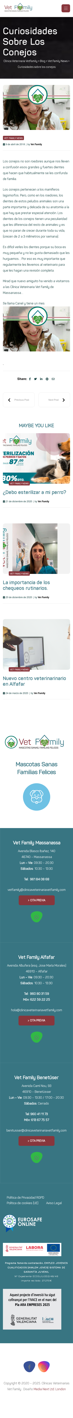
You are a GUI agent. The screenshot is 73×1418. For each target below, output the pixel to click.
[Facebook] (29, 1367)
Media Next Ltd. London (50, 1389)
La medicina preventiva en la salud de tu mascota (18, 400)
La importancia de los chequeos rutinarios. (26, 585)
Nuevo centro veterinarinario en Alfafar (34, 681)
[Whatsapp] (36, 917)
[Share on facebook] (30, 378)
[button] (37, 900)
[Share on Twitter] (35, 378)
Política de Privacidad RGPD (25, 1197)
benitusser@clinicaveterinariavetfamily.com (36, 1130)
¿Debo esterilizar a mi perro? (34, 492)
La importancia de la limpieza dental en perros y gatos (57, 400)
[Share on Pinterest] (47, 378)
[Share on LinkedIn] (41, 378)
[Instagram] (44, 1367)
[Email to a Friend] (53, 378)
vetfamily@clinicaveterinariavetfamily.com (37, 890)
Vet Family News (13, 138)
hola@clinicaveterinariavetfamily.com (36, 1010)
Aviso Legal (54, 1203)
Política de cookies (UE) (22, 1203)
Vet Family (36, 144)
